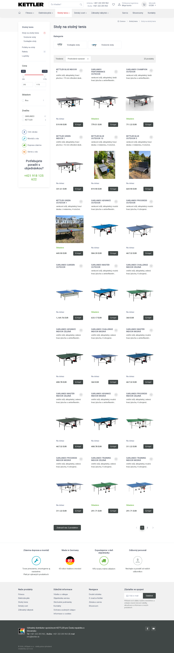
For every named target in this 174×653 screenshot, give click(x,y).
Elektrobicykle (45, 13)
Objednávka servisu (62, 598)
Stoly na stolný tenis (30, 33)
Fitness (29, 13)
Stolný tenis (62, 13)
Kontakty (152, 13)
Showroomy (138, 13)
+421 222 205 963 (100, 6)
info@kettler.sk (33, 637)
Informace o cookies (62, 614)
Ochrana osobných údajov (64, 610)
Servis (125, 13)
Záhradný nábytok (99, 13)
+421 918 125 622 (34, 177)
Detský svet (79, 13)
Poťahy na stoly (28, 47)
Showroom (93, 606)
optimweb (29, 649)
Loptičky (25, 56)
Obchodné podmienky (63, 602)
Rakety (25, 52)
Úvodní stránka (95, 594)
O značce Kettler (96, 598)
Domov (122, 21)
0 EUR (152, 4)
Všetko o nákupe (61, 594)
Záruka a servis (95, 602)
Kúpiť (79, 125)
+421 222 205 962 (98, 3)
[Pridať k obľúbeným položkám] (81, 71)
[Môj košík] (144, 4)
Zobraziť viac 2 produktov (67, 528)
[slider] (23, 74)
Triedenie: (60, 59)
